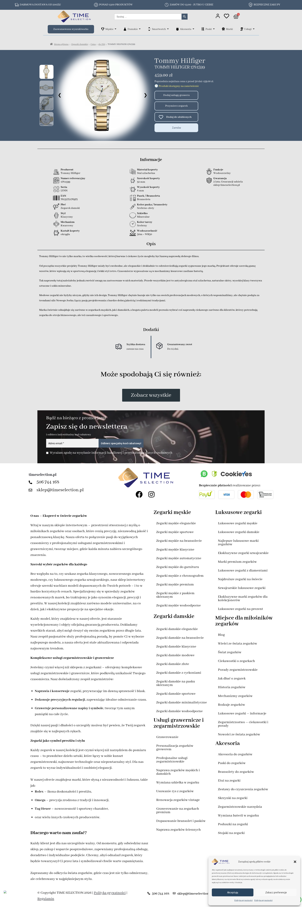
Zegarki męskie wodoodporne (178, 605)
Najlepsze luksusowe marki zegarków (238, 542)
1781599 (65, 182)
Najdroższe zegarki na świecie (240, 579)
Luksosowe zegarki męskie (237, 523)
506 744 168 (48, 482)
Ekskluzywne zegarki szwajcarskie (243, 553)
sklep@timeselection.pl (60, 490)
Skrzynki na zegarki (232, 798)
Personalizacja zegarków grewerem (174, 747)
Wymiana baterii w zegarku (238, 815)
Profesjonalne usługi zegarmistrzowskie (172, 760)
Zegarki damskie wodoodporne (179, 711)
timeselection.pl (42, 474)
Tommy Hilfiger (179, 61)
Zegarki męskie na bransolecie (179, 541)
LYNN (64, 190)
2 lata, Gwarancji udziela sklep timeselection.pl (228, 183)
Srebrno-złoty (145, 208)
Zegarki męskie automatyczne (178, 558)
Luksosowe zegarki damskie (238, 532)
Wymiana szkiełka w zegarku (177, 782)
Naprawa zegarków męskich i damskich (178, 772)
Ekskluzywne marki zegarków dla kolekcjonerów (243, 598)
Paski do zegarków (232, 763)
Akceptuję (232, 892)
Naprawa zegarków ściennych (178, 829)
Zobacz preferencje (276, 892)
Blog (221, 635)
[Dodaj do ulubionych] (159, 117)
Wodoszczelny (222, 173)
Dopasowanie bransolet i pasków (181, 821)
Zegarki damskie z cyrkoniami (178, 673)
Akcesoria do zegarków (235, 754)
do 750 (101, 44)
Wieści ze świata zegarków (237, 643)
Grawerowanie (167, 737)
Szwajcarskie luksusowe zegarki (241, 588)
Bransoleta (143, 199)
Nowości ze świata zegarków (239, 734)
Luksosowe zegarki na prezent (240, 609)
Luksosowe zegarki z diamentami (243, 570)
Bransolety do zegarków (236, 772)
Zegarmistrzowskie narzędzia (240, 807)
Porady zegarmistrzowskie (238, 670)
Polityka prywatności (243, 900)
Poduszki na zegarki (233, 824)
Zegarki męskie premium (175, 584)
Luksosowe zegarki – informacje (242, 713)
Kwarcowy (67, 225)
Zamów (176, 127)
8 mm (140, 190)
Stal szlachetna (146, 173)
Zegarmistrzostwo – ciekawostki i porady (243, 724)
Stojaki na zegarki (231, 833)
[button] (295, 861)
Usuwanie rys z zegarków (175, 791)
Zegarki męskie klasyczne (175, 549)
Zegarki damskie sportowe (176, 694)
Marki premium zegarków (237, 562)
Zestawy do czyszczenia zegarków (243, 789)
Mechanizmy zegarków (235, 696)
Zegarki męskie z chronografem (180, 576)
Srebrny (142, 225)
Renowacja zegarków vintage (178, 800)
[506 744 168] (31, 482)
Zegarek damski (70, 208)
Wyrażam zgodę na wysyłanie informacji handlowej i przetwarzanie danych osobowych (111, 453)
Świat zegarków (229, 652)
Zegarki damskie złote (172, 664)
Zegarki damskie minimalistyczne (181, 702)
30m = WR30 (144, 234)
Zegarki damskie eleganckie (177, 629)
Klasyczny (67, 217)
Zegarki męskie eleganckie (176, 523)
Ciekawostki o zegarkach (236, 661)
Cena (93, 44)
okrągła (65, 234)
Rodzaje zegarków (231, 705)
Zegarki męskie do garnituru (177, 567)
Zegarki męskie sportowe (175, 532)
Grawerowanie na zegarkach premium (177, 810)
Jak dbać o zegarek (232, 678)
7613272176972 (69, 199)
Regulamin (45, 899)
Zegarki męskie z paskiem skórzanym (175, 595)
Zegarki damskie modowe (175, 655)
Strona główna (61, 44)
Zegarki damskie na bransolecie (180, 638)
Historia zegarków (231, 687)
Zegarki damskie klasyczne (176, 646)
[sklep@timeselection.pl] (31, 490)
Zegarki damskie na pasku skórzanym (175, 683)
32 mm (141, 182)
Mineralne (143, 217)
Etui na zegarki (229, 780)
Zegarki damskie (79, 44)
